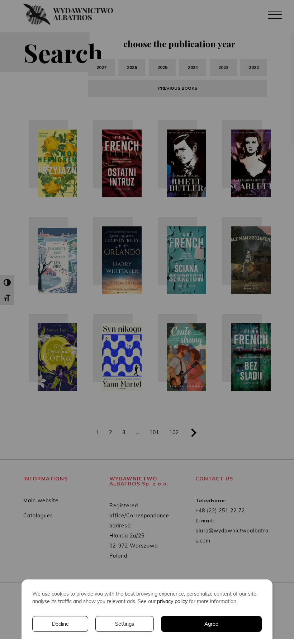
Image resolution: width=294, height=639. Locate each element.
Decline (60, 624)
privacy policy (172, 601)
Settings (124, 624)
